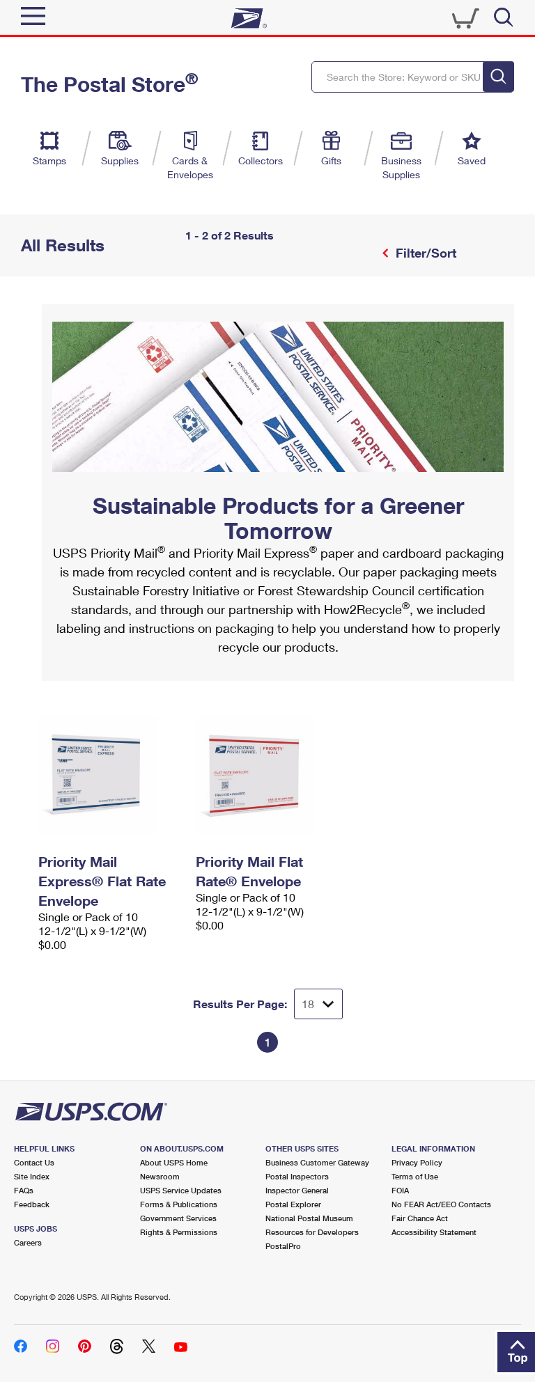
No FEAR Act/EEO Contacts (441, 1204)
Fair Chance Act (419, 1218)
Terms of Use (414, 1176)
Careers (28, 1242)
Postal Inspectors (297, 1176)
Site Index (31, 1176)
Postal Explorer (293, 1204)
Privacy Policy (416, 1162)
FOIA (400, 1190)
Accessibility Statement (433, 1231)
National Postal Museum (309, 1218)
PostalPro (283, 1245)
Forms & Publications (178, 1204)
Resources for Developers (312, 1231)
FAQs (23, 1190)
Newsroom (160, 1176)
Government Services (178, 1218)
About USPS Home (174, 1162)
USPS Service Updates (181, 1190)
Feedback (31, 1204)
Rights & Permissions (178, 1231)
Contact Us (34, 1162)
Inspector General (297, 1190)
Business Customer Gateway (317, 1162)
